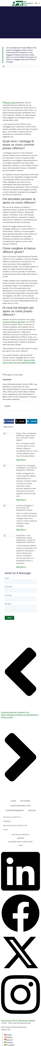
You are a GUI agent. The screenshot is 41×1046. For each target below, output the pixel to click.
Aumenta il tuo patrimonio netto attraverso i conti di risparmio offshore (25, 538)
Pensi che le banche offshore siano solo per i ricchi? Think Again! (26, 436)
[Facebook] (20, 932)
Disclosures (23, 1020)
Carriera (7, 821)
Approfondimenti (15, 810)
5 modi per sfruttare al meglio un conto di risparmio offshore (26, 468)
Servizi (32, 810)
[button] (2, 3)
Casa (13, 801)
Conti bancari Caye (20, 806)
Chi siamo (25, 801)
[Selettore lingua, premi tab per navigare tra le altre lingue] (37, 3)
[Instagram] (20, 1016)
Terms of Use (6, 1020)
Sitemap (32, 1020)
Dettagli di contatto (12, 817)
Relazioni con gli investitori (15, 825)
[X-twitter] (20, 971)
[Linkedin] (20, 893)
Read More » (21, 460)
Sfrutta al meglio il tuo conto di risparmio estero (25, 508)
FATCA (14, 1020)
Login (5, 830)
